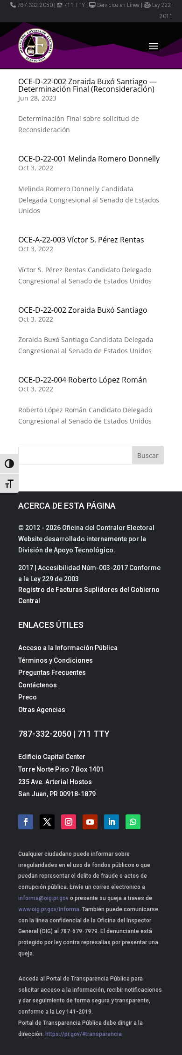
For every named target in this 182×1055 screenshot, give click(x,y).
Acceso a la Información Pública (68, 648)
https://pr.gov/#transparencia (83, 1034)
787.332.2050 (35, 5)
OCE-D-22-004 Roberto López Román (82, 380)
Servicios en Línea (118, 5)
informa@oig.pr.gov (43, 898)
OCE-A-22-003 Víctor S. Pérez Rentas (81, 240)
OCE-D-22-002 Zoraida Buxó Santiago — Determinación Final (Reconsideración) (87, 85)
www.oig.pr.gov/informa (48, 909)
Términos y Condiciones (55, 660)
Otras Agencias (41, 709)
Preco (27, 697)
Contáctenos (37, 685)
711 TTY (74, 5)
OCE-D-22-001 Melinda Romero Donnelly (89, 159)
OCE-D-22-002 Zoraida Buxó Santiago (82, 310)
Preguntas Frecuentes (52, 672)
